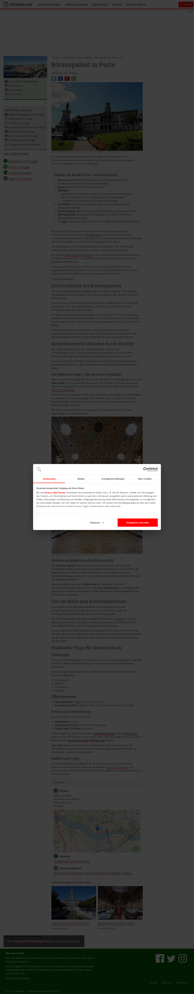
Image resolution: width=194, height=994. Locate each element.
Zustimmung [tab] (49, 479)
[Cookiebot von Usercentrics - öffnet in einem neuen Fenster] (145, 469)
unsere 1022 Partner (55, 492)
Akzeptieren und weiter (137, 522)
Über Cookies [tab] (145, 479)
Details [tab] (81, 479)
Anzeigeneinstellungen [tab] (112, 479)
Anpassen (95, 522)
